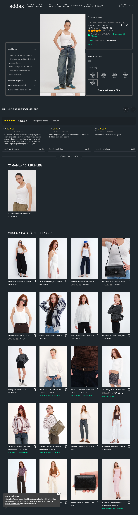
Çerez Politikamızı (12, 504)
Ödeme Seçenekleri (17, 85)
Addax (15, 499)
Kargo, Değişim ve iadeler (19, 90)
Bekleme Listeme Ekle (92, 75)
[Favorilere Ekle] (122, 26)
